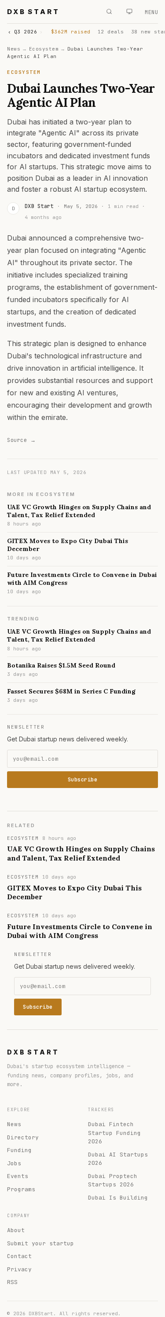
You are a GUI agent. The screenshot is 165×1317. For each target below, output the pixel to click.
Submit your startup (40, 1243)
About (16, 1230)
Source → (21, 440)
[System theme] (129, 11)
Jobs (14, 1163)
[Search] (109, 11)
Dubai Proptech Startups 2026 (112, 1180)
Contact (19, 1256)
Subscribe (83, 779)
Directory (23, 1137)
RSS (12, 1282)
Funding (19, 1150)
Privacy (19, 1269)
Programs (21, 1189)
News (13, 49)
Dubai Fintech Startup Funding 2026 (114, 1132)
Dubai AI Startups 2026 (118, 1159)
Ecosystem (44, 49)
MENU (151, 12)
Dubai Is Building (118, 1197)
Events (17, 1176)
